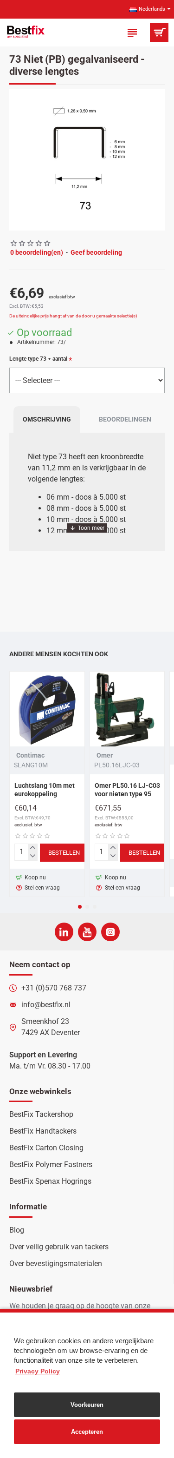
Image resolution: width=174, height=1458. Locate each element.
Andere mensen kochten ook (58, 654)
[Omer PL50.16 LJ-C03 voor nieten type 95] (127, 709)
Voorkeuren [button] (87, 1404)
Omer (105, 755)
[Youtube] (87, 932)
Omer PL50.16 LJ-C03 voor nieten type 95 (127, 790)
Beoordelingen (125, 419)
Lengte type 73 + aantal (38, 359)
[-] (32, 856)
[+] (32, 848)
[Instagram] (110, 932)
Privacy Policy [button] (37, 1371)
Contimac (30, 755)
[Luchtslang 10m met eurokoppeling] (47, 709)
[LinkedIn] (64, 932)
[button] (18, 160)
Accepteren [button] (87, 1431)
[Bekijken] (159, 32)
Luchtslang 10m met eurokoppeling (44, 790)
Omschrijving (47, 419)
